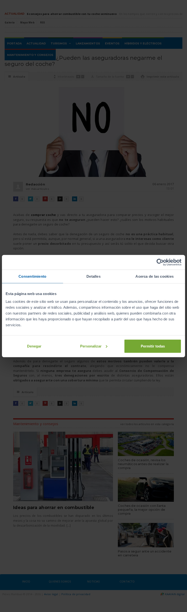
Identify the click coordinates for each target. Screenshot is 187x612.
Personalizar (91, 346)
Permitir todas (153, 346)
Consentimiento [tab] (32, 276)
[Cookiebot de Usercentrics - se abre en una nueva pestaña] (160, 262)
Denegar (34, 346)
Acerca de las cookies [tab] (154, 276)
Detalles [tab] (93, 276)
